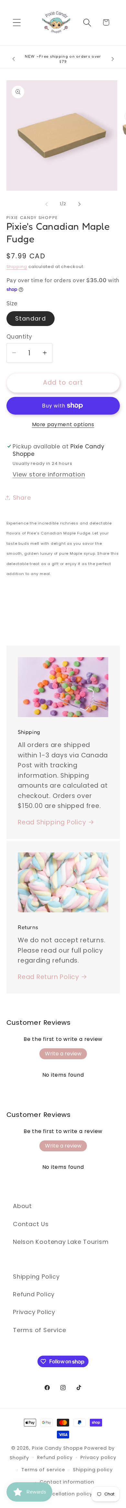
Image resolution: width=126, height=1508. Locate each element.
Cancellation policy (67, 1494)
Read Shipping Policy (52, 822)
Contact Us (31, 1224)
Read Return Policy (48, 977)
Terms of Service (39, 1330)
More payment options (63, 424)
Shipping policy (93, 1469)
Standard (30, 318)
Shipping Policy (36, 1277)
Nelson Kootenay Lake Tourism (61, 1242)
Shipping (16, 267)
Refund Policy (34, 1294)
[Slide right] (79, 204)
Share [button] (22, 498)
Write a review (63, 1053)
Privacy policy (98, 1457)
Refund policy (55, 1457)
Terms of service (43, 1469)
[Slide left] (46, 204)
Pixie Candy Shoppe (57, 1448)
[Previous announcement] (13, 59)
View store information (49, 474)
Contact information (67, 1482)
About (22, 1206)
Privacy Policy (34, 1312)
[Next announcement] (113, 59)
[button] (16, 22)
